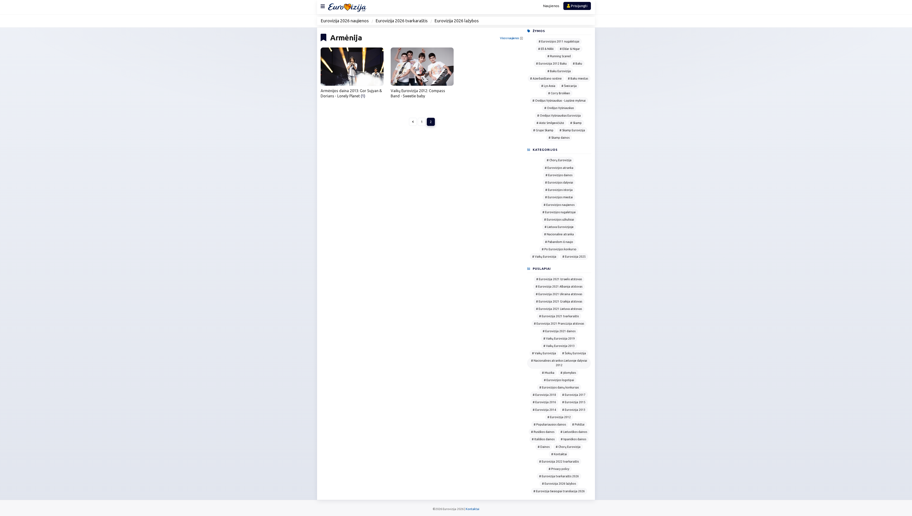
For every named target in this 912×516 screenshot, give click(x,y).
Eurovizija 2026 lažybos (456, 20)
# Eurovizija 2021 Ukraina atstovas (559, 294)
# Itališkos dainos (543, 439)
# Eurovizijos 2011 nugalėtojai (559, 41)
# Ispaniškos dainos (573, 439)
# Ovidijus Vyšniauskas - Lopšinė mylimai (559, 100)
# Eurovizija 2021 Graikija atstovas (559, 301)
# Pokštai (578, 424)
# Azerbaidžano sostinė (546, 78)
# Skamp (576, 122)
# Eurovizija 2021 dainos (559, 331)
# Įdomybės (568, 372)
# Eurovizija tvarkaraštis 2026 (559, 476)
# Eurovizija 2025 (574, 256)
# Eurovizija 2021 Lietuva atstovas (559, 308)
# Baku (577, 63)
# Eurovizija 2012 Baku (551, 63)
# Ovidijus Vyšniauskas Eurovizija (559, 115)
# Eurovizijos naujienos (559, 204)
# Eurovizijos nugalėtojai (559, 212)
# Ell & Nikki (546, 48)
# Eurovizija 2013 (573, 409)
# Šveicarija (569, 85)
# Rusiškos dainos (542, 431)
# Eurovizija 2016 (544, 402)
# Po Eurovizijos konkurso (559, 249)
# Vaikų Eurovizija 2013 (559, 345)
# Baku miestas (578, 78)
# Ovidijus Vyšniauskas (559, 107)
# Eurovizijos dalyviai (559, 182)
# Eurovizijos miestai (559, 197)
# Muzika (548, 372)
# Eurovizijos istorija (559, 189)
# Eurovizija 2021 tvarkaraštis (559, 316)
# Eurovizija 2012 (559, 417)
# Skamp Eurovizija (572, 130)
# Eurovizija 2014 (544, 409)
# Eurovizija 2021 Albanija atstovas (559, 286)
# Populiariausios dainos (550, 424)
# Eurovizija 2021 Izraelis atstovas (559, 279)
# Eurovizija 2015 (573, 402)
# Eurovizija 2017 (573, 394)
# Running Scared (559, 56)
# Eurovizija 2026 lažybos (559, 483)
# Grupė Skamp (543, 130)
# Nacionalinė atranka (559, 234)
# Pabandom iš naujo (559, 241)
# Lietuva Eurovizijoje (559, 226)
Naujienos (551, 6)
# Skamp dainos (559, 137)
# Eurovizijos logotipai (559, 380)
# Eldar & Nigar (570, 48)
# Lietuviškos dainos (573, 431)
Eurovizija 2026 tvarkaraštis (401, 20)
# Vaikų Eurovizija (544, 256)
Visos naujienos (509, 38)
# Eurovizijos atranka (559, 167)
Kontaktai (472, 509)
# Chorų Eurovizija (559, 160)
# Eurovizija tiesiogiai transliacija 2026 (559, 491)
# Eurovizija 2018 (544, 394)
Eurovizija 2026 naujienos (345, 20)
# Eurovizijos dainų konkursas (559, 387)
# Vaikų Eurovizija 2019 (559, 338)
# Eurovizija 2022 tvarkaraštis (559, 461)
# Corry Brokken (559, 93)
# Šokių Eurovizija (574, 353)
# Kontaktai (559, 454)
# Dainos (544, 446)
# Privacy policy (559, 468)
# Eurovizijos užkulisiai (559, 219)
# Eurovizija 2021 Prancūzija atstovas (559, 323)
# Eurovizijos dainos (559, 175)
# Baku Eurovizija (559, 71)
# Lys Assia (548, 85)
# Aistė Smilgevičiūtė (550, 122)
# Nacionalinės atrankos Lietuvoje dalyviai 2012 (559, 363)
